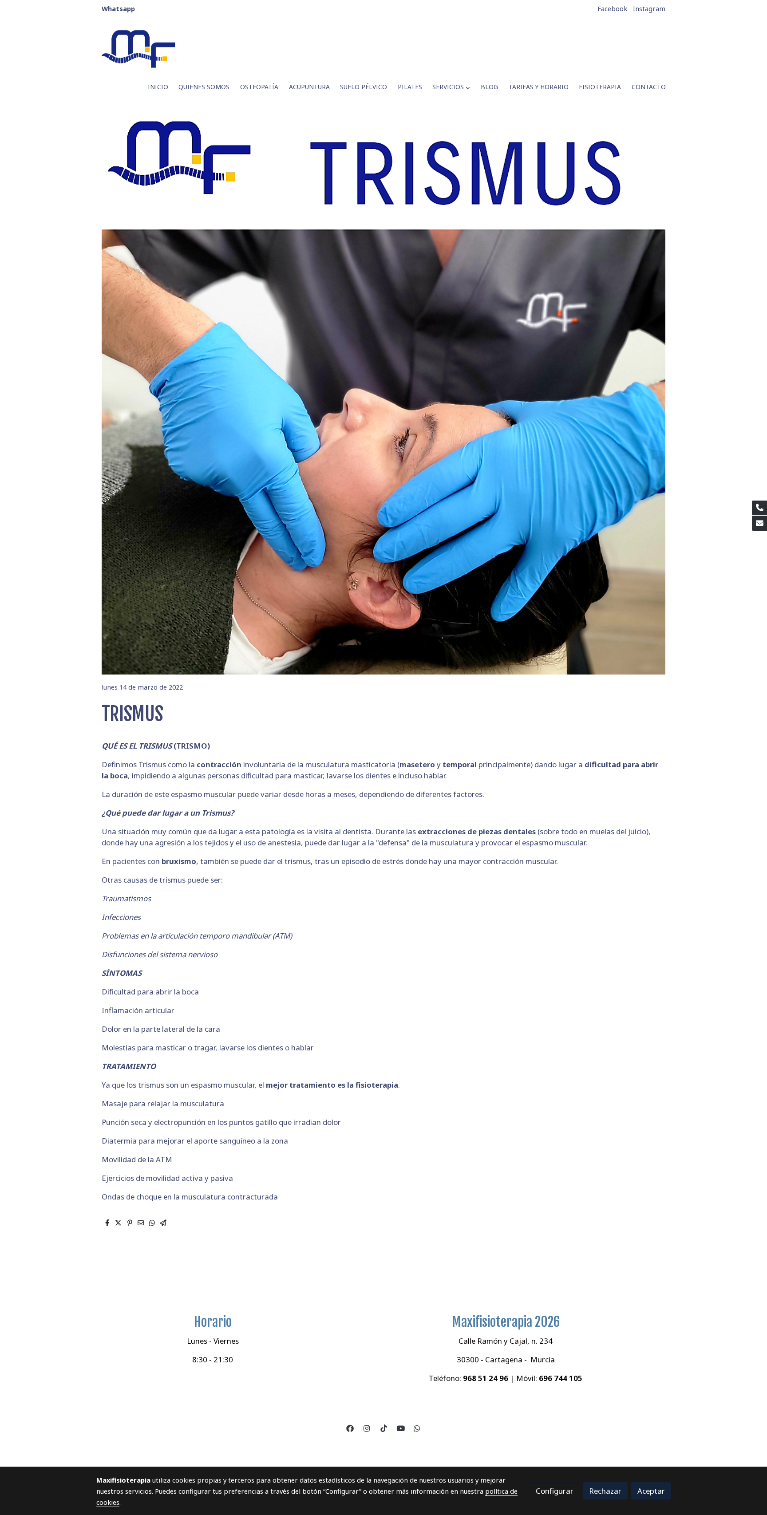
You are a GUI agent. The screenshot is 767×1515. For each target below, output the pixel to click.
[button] (451, 87)
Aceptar (651, 1491)
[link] (140, 49)
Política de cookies (352, 1447)
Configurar (554, 1491)
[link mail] (759, 523)
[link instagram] (367, 1428)
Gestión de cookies (414, 1447)
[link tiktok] (383, 1428)
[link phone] (759, 508)
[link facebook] (350, 1428)
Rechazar (605, 1491)
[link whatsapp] (417, 1428)
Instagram (649, 8)
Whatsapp (118, 8)
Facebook (612, 8)
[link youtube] (401, 1428)
